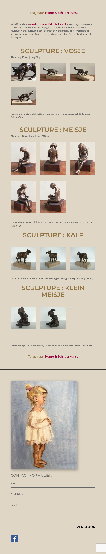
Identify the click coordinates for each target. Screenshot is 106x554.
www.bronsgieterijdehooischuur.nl (47, 24)
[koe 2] (53, 268)
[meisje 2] (82, 309)
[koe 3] (82, 269)
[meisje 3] (23, 328)
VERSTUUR (85, 527)
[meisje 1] (53, 328)
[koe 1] (23, 269)
